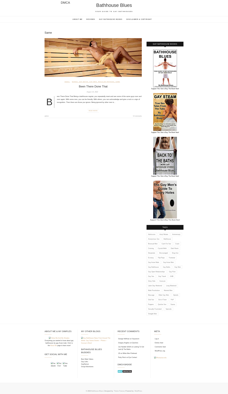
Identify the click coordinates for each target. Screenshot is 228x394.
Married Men (168, 290)
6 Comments (137, 116)
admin (47, 116)
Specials (169, 309)
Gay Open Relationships (156, 272)
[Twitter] (59, 364)
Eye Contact (132, 357)
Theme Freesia (119, 391)
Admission (151, 234)
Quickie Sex (162, 304)
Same (118, 81)
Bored (75, 81)
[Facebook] (53, 364)
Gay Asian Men (168, 262)
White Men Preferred (130, 353)
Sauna (173, 304)
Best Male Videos (87, 359)
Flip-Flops (161, 258)
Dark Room (174, 248)
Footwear (172, 258)
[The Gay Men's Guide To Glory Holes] (165, 182)
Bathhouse (167, 239)
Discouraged (163, 253)
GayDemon (85, 364)
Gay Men (93, 81)
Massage (151, 295)
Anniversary (176, 234)
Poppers (151, 304)
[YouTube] (65, 364)
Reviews (90, 19)
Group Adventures (87, 366)
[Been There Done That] (93, 57)
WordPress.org (160, 351)
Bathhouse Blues (114, 5)
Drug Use (175, 253)
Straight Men (152, 314)
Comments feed (160, 347)
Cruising (151, 248)
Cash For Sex (166, 244)
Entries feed (159, 343)
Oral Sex (151, 300)
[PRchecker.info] (160, 358)
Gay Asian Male (153, 262)
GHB (171, 276)
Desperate (151, 253)
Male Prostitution (154, 290)
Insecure (162, 281)
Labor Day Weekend (155, 286)
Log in (157, 339)
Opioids (175, 295)
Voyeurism (135, 339)
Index (67, 81)
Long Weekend (171, 286)
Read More (93, 110)
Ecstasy (151, 258)
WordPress (138, 391)
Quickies (135, 343)
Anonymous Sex (153, 239)
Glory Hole (151, 281)
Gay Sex (151, 276)
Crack (177, 244)
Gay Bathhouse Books (110, 19)
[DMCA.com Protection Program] (125, 371)
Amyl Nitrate (163, 234)
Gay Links (84, 361)
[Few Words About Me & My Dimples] (59, 338)
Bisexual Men (152, 244)
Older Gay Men (164, 295)
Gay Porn (172, 272)
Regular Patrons (106, 81)
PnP (172, 300)
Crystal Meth (162, 248)
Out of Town (162, 300)
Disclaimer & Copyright (139, 19)
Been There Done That (93, 86)
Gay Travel (162, 276)
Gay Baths (83, 81)
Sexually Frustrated (155, 309)
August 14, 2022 (92, 92)
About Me (77, 19)
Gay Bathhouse (153, 267)
